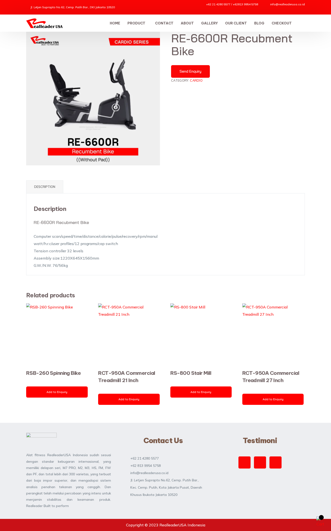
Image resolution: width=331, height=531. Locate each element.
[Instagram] (244, 462)
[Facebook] (260, 462)
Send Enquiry (190, 71)
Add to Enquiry (57, 392)
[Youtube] (275, 462)
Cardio (196, 80)
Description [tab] (44, 187)
